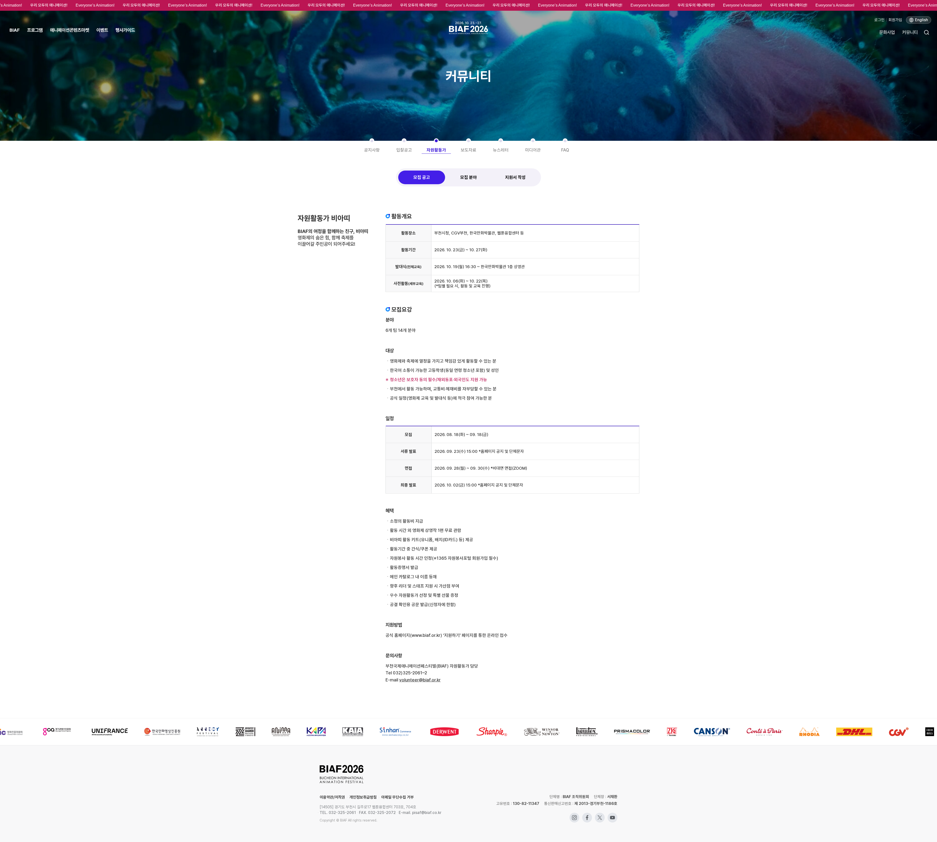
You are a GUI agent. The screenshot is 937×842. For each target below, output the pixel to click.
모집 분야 (468, 177)
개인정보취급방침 (363, 797)
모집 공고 (421, 177)
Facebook (587, 815)
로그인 (879, 20)
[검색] (926, 32)
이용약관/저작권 (332, 797)
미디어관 (533, 149)
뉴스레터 (501, 149)
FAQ (565, 149)
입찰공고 (404, 149)
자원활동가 (436, 149)
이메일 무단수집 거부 (397, 797)
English (921, 20)
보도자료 (468, 149)
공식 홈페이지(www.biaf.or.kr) (414, 635)
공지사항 (372, 149)
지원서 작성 (515, 177)
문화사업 (887, 32)
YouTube (612, 815)
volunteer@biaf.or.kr (420, 679)
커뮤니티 (910, 32)
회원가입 (895, 20)
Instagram (574, 815)
